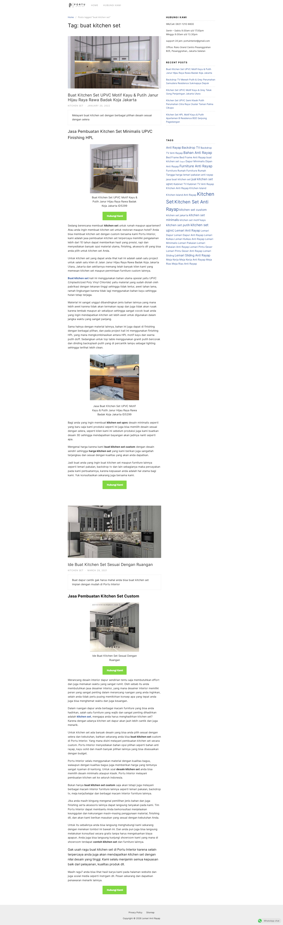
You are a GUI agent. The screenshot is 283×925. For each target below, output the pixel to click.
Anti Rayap (173, 147)
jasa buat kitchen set (178, 179)
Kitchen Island (197, 188)
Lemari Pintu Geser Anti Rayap (184, 250)
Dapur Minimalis (195, 161)
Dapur (182, 162)
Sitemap (150, 912)
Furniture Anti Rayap (195, 166)
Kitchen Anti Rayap (177, 188)
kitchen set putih (178, 225)
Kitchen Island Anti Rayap (181, 194)
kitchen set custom (193, 209)
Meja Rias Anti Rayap (184, 263)
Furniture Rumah (176, 170)
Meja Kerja (172, 259)
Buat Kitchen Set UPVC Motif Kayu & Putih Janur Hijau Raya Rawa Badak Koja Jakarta (113, 97)
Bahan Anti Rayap (197, 153)
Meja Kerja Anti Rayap (192, 259)
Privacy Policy (135, 912)
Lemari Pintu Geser (201, 246)
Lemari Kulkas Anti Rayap (189, 239)
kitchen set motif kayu (193, 220)
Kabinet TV (180, 184)
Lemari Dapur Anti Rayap (188, 235)
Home (94, 5)
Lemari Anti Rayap (187, 230)
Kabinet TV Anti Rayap (200, 184)
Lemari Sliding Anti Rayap (192, 255)
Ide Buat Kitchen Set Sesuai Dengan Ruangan (110, 564)
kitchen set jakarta (177, 215)
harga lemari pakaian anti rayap (194, 174)
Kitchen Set (75, 105)
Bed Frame (172, 157)
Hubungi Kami (112, 5)
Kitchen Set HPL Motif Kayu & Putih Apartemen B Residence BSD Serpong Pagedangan (186, 118)
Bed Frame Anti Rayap (192, 157)
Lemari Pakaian (187, 242)
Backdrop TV (191, 147)
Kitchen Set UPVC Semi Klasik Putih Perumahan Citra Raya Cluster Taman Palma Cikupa (189, 104)
